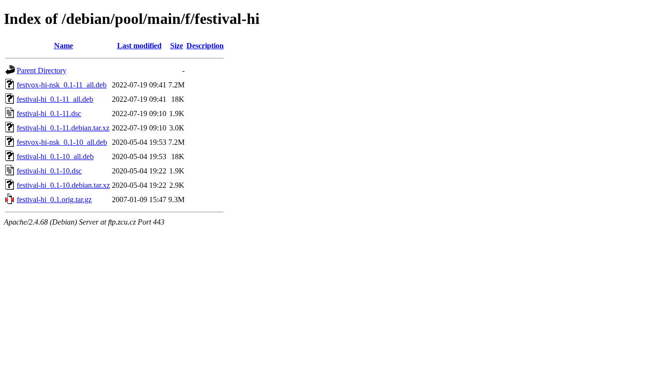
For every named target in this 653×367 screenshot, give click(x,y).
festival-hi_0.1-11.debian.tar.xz (63, 128)
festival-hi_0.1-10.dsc (49, 171)
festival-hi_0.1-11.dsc (49, 113)
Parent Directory (41, 70)
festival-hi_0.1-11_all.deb (55, 99)
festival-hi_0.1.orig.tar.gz (54, 199)
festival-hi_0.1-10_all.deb (55, 156)
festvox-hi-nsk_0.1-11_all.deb (62, 85)
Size (176, 46)
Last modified (139, 46)
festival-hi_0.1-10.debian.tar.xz (63, 185)
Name (63, 46)
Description (205, 46)
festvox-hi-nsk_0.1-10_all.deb (62, 142)
